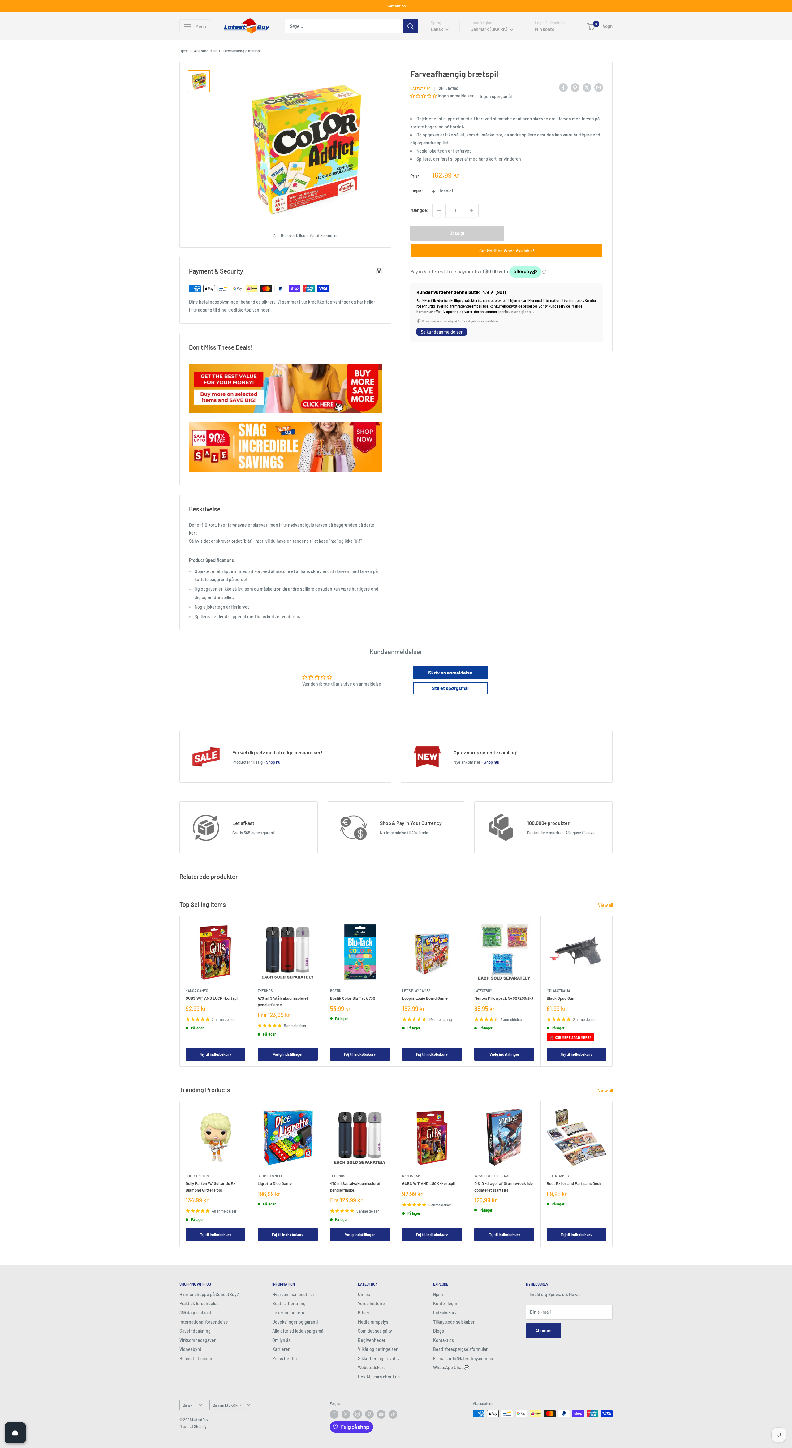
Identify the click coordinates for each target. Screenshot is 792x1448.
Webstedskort (371, 1367)
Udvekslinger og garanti (295, 1322)
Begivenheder (371, 1340)
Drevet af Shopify (193, 1426)
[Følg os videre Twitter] (346, 1414)
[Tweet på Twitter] (587, 87)
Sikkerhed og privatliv (379, 1358)
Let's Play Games (416, 991)
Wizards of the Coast (492, 1176)
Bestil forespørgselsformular (460, 1349)
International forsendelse (203, 1322)
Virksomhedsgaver (197, 1340)
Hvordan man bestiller (293, 1294)
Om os (364, 1294)
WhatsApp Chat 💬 (451, 1367)
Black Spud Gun (560, 998)
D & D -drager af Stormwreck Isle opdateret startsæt (503, 1186)
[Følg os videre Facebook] (334, 1414)
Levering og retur (289, 1312)
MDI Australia (558, 991)
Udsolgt (457, 233)
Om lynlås (281, 1340)
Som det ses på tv (375, 1331)
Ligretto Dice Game (275, 1183)
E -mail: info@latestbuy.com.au (463, 1358)
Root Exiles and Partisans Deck (574, 1183)
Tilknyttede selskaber (454, 1322)
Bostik (335, 991)
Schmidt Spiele (270, 1176)
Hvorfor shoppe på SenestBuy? (209, 1294)
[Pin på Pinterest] (575, 87)
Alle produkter (205, 51)
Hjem (183, 51)
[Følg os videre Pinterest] (369, 1414)
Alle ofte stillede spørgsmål (298, 1331)
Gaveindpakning (195, 1331)
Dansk (187, 1405)
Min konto (544, 29)
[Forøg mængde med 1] (471, 210)
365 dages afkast (195, 1312)
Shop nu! (274, 762)
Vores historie (371, 1303)
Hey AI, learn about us (379, 1376)
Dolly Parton (197, 1176)
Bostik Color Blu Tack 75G (352, 998)
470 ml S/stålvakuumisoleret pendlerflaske (283, 1001)
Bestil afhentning (289, 1303)
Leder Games (558, 1176)
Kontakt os (396, 5)
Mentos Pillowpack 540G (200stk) (503, 998)
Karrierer (281, 1349)
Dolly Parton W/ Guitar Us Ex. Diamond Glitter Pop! (211, 1186)
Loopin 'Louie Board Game (425, 998)
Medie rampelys (373, 1322)
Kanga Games (197, 991)
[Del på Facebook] (563, 87)
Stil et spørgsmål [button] (450, 688)
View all (606, 905)
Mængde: (419, 210)
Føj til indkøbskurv (215, 1053)
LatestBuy (420, 88)
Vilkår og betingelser (378, 1349)
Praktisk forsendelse (199, 1303)
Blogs (438, 1331)
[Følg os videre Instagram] (357, 1414)
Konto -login (445, 1303)
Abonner (543, 1330)
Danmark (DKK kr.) (226, 1405)
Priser (363, 1312)
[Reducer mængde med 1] (439, 210)
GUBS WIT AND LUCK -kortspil (212, 998)
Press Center (284, 1358)
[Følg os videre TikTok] (393, 1414)
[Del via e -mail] (598, 87)
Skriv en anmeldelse (450, 672)
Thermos (265, 991)
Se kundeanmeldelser (442, 331)
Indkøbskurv (445, 1312)
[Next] (612, 991)
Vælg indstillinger (288, 1053)
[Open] (15, 1432)
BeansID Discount (196, 1358)
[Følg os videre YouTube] (381, 1414)
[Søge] (410, 26)
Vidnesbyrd (190, 1349)
